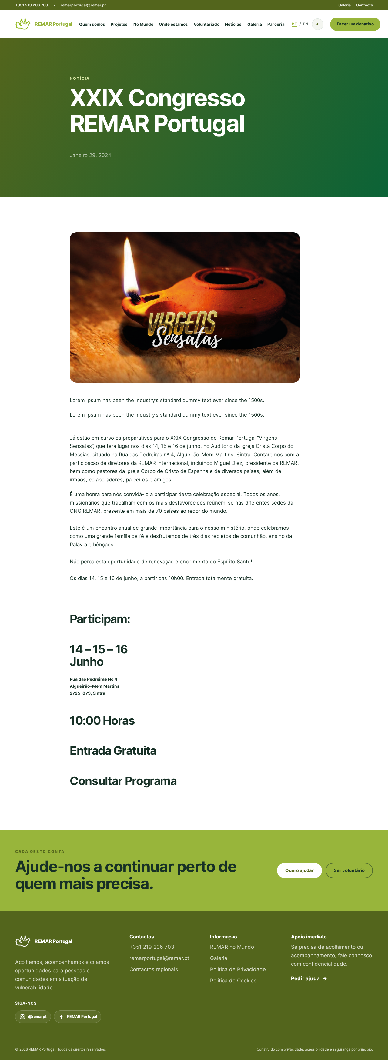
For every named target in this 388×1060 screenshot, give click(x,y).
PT (294, 24)
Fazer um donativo (355, 24)
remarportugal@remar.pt (83, 5)
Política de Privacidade (238, 969)
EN (305, 24)
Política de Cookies (233, 981)
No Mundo (143, 24)
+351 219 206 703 (31, 5)
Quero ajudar (299, 870)
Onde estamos (173, 24)
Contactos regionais (153, 969)
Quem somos (92, 24)
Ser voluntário (349, 870)
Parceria (276, 24)
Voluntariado (206, 24)
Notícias (233, 24)
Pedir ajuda (309, 978)
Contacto (364, 5)
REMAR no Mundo (232, 947)
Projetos (119, 24)
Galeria (344, 5)
